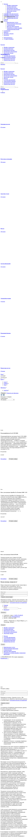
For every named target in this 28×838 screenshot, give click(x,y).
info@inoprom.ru (15, 616)
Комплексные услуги (12, 22)
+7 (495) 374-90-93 (18, 615)
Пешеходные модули (12, 18)
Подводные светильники (13, 9)
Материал (3, 387)
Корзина (6, 609)
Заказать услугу (5, 703)
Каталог (6, 4)
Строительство (8, 650)
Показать (3, 393)
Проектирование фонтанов (14, 23)
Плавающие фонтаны (9, 58)
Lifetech (6, 383)
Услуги (5, 21)
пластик (6, 390)
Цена (2, 374)
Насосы (9, 12)
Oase (5, 385)
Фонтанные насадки (12, 8)
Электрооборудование (13, 15)
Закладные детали (11, 11)
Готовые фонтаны (11, 6)
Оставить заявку (13, 459)
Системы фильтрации (12, 13)
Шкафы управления (12, 5)
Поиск (5, 606)
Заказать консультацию (6, 597)
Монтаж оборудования (10, 651)
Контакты (3, 612)
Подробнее (3, 459)
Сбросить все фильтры (12, 393)
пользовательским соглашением (18, 602)
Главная (6, 19)
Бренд (2, 379)
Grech (5, 382)
